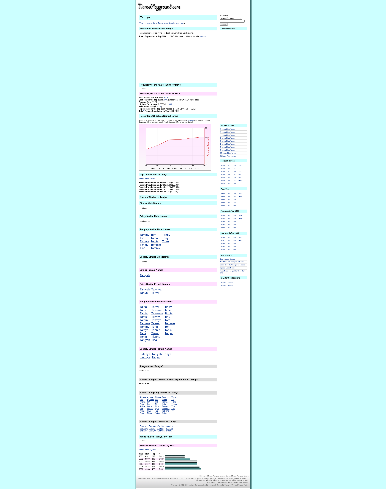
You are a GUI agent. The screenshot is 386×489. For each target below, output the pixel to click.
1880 (223, 165)
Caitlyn (152, 428)
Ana (141, 399)
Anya (142, 413)
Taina (143, 306)
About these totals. (147, 178)
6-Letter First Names (227, 141)
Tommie (156, 244)
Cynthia (160, 426)
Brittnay (152, 426)
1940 (228, 180)
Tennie (155, 330)
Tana (143, 333)
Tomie (154, 241)
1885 (223, 168)
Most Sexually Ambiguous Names (232, 262)
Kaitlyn (160, 428)
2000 (240, 174)
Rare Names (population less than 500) (232, 272)
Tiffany (169, 431)
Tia (172, 399)
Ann (141, 409)
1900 (223, 177)
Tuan (165, 241)
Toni (167, 326)
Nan (149, 411)
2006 (165, 100)
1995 (240, 171)
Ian (148, 402)
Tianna (155, 336)
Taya (173, 397)
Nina (157, 404)
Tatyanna (166, 413)
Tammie (145, 323)
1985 (240, 165)
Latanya (145, 354)
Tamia (144, 313)
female (172, 23)
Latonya (145, 357)
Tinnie (168, 313)
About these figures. (148, 449)
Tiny (167, 316)
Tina (142, 248)
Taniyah (145, 275)
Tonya (155, 292)
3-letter (230, 282)
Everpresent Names (227, 259)
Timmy (144, 244)
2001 (166, 97)
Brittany (143, 431)
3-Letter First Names (227, 132)
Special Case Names (228, 268)
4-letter (230, 285)
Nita (157, 406)
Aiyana (143, 397)
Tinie (168, 310)
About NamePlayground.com (214, 476)
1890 (223, 171)
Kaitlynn (161, 431)
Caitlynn (152, 431)
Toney (166, 234)
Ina (148, 404)
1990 (240, 168)
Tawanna (157, 313)
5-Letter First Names (227, 138)
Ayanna (150, 399)
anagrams (180, 23)
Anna (142, 411)
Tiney (168, 306)
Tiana (155, 333)
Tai (156, 411)
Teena (155, 323)
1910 (223, 183)
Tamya (144, 330)
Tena (154, 326)
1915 (228, 165)
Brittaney (144, 428)
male (166, 23)
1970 (234, 177)
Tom (153, 234)
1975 (234, 180)
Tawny (155, 316)
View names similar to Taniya (151, 23)
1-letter (223, 282)
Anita (142, 404)
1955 (234, 168)
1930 (228, 174)
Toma (154, 238)
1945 (228, 183)
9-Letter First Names (227, 150)
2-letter (223, 285)
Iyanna (150, 409)
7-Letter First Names (227, 144)
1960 (234, 171)
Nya (157, 409)
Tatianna (165, 409)
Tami (143, 310)
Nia (156, 402)
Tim (142, 238)
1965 (234, 174)
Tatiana (165, 406)
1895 (223, 174)
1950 (234, 165)
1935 (228, 177)
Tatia (164, 404)
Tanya (144, 292)
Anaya (142, 402)
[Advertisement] (224, 6)
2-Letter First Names (227, 129)
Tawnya (156, 289)
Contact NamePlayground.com (237, 476)
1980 (234, 183)
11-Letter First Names (228, 156)
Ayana (150, 397)
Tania (143, 336)
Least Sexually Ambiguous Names (232, 265)
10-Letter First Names (228, 153)
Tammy (144, 234)
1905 (223, 180)
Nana (149, 413)
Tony (165, 238)
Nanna (158, 397)
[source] (203, 36)
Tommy (155, 248)
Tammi (144, 320)
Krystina (169, 426)
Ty (172, 411)
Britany (143, 426)
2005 (240, 177)
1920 (228, 168)
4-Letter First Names (227, 135)
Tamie (144, 316)
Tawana (156, 310)
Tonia (168, 330)
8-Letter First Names (227, 147)
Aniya (142, 406)
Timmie (144, 241)
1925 (228, 171)
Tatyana (165, 411)
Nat (156, 399)
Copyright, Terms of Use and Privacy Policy (232, 485)
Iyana (149, 406)
